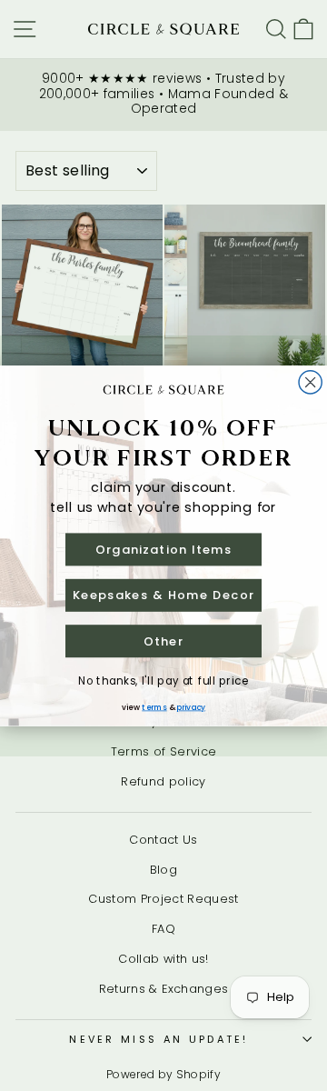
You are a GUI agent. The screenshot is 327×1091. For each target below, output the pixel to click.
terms (154, 706)
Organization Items (163, 548)
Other (164, 640)
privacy (190, 706)
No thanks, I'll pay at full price (163, 681)
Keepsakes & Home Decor (163, 594)
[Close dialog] (310, 382)
